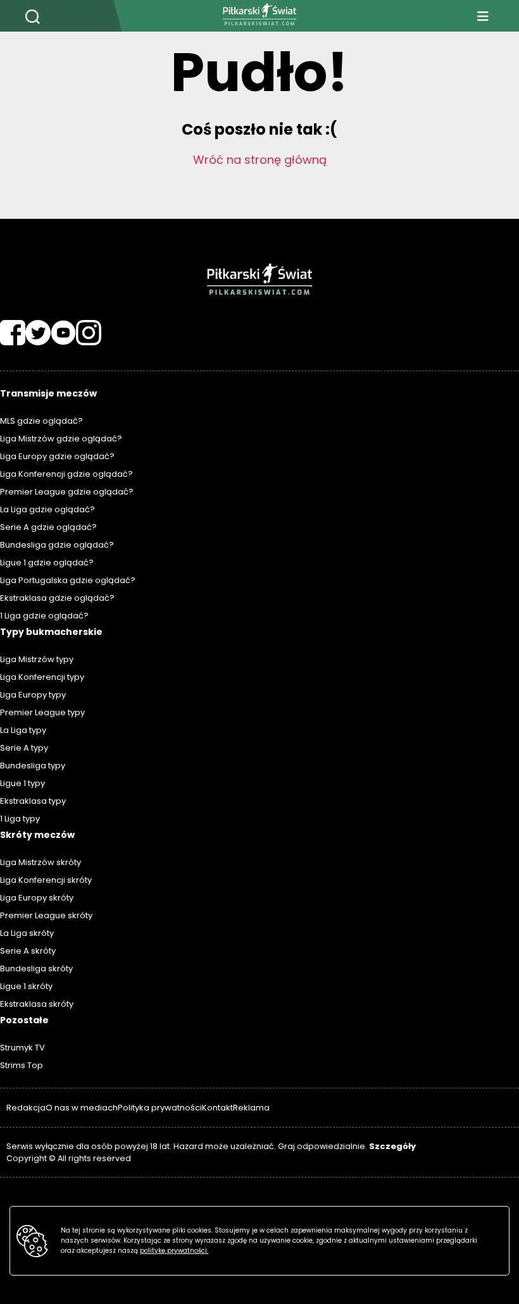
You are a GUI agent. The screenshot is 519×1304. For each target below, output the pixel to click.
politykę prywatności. (174, 1250)
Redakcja (26, 1108)
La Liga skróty (27, 933)
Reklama (251, 1108)
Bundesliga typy (32, 766)
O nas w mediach (82, 1108)
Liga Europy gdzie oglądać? (57, 456)
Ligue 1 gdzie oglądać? (47, 563)
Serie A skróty (28, 951)
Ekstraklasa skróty (36, 1004)
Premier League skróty (46, 915)
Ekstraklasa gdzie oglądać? (57, 598)
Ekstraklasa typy (33, 801)
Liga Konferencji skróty (46, 880)
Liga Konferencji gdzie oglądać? (66, 474)
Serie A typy (24, 748)
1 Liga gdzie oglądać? (44, 616)
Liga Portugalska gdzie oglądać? (67, 580)
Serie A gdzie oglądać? (48, 527)
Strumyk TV (22, 1048)
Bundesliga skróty (36, 969)
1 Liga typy (20, 819)
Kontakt (217, 1108)
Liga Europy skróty (36, 898)
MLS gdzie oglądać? (41, 421)
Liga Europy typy (33, 695)
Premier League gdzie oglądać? (67, 492)
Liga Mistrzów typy (36, 659)
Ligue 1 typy (22, 783)
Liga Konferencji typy (42, 677)
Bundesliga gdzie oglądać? (57, 545)
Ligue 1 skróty (26, 986)
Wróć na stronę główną (260, 160)
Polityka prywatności (160, 1108)
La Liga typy (23, 730)
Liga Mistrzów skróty (40, 862)
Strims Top (21, 1065)
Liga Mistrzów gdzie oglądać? (61, 439)
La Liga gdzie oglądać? (47, 509)
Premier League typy (42, 712)
